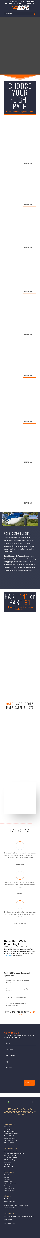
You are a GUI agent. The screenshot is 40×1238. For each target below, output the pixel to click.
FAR (31, 607)
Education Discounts (10, 1183)
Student (6, 1205)
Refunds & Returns (9, 1188)
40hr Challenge (8, 1199)
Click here (7, 956)
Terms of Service (9, 1190)
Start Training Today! (18, 578)
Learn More (29, 164)
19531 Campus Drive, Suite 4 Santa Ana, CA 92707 (19, 1216)
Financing (7, 1186)
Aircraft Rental (8, 1181)
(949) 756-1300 (8, 1220)
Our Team (7, 1177)
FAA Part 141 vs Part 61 (11, 1155)
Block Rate (7, 1203)
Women (12, 1205)
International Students (10, 1151)
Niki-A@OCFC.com (9, 1223)
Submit (29, 1083)
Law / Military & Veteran (22, 1205)
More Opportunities (10, 1207)
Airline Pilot (7, 1129)
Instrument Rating (9, 1131)
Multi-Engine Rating (10, 1138)
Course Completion (9, 1201)
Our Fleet (7, 1179)
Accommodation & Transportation (14, 1153)
